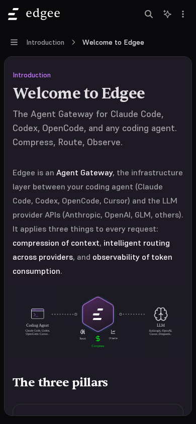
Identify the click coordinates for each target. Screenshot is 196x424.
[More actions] (183, 14)
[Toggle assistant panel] (167, 14)
